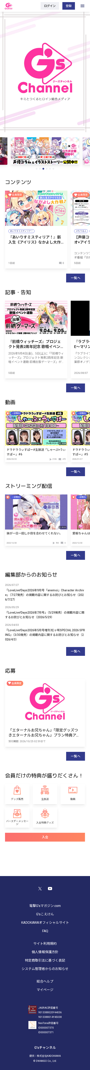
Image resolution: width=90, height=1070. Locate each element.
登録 (69, 6)
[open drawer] (82, 6)
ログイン (50, 6)
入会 (45, 837)
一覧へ (75, 278)
